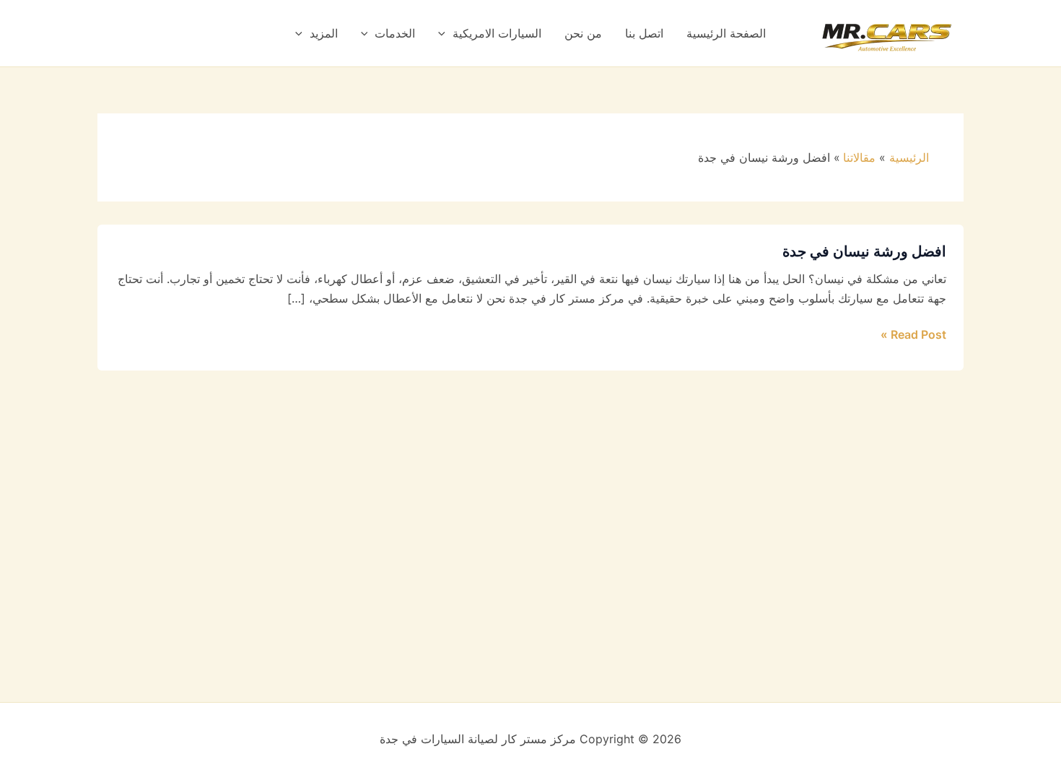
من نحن (583, 33)
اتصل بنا (644, 33)
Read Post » (913, 333)
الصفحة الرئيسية (726, 33)
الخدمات (395, 33)
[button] (445, 33)
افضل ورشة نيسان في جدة (864, 251)
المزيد (324, 33)
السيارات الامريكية (497, 33)
